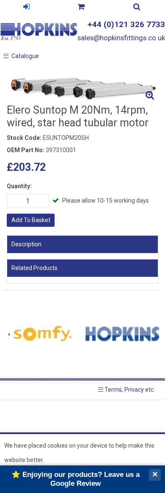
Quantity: (19, 186)
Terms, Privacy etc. (129, 389)
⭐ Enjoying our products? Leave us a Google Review (75, 479)
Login (26, 8)
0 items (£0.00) (81, 8)
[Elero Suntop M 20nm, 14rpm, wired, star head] (82, 87)
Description (26, 244)
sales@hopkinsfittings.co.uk (121, 37)
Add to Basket (30, 220)
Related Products (34, 268)
